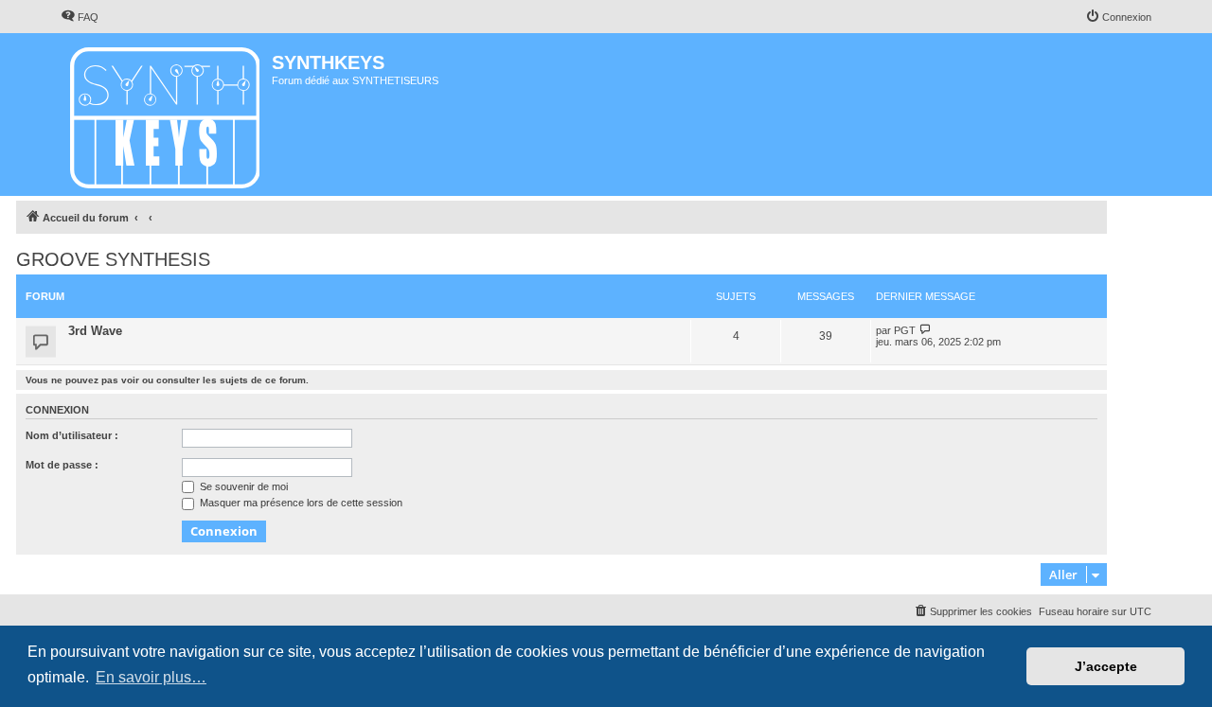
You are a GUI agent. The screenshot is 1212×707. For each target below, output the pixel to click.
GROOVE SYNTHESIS (113, 259)
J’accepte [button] (1106, 666)
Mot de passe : (62, 464)
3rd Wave (95, 331)
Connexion (57, 409)
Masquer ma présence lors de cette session (299, 502)
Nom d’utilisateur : (72, 435)
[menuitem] (79, 17)
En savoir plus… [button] (151, 677)
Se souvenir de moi (242, 486)
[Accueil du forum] (166, 114)
